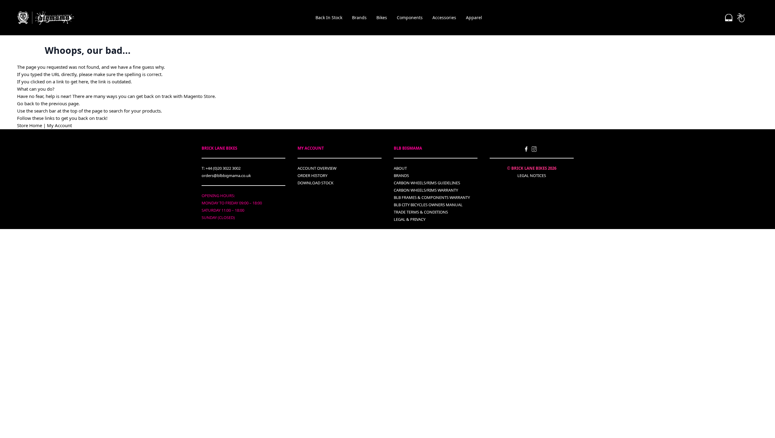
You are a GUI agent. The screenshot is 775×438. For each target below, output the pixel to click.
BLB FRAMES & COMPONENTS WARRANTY (432, 197)
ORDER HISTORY (312, 175)
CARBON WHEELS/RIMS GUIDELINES (427, 183)
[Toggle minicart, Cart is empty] (741, 18)
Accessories (444, 17)
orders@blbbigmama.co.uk (226, 175)
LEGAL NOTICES (531, 175)
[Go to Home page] (46, 17)
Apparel (474, 17)
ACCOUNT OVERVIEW (317, 168)
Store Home (29, 125)
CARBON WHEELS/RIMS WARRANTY (426, 190)
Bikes (381, 17)
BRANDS (401, 175)
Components (410, 17)
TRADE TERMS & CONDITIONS (421, 212)
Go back (25, 103)
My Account (59, 125)
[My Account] (728, 17)
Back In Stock (328, 17)
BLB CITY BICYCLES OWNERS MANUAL (428, 204)
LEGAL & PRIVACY (409, 219)
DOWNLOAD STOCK (315, 183)
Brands (359, 17)
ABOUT (400, 168)
